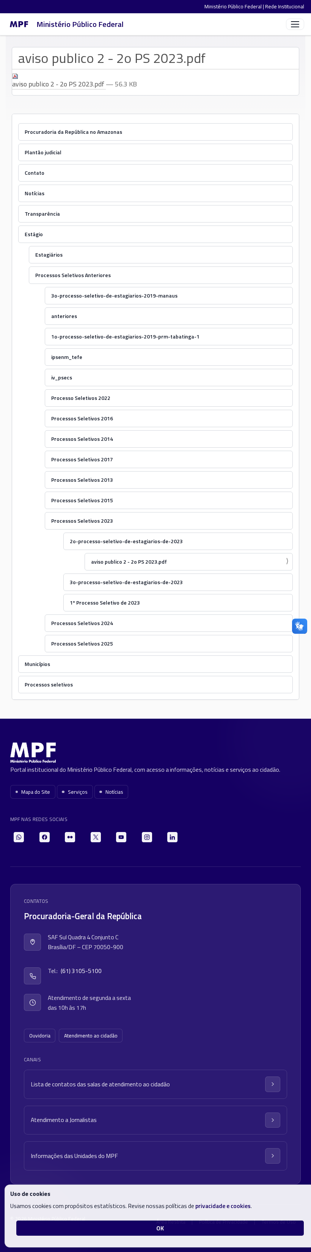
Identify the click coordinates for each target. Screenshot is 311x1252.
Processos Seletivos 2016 (82, 418)
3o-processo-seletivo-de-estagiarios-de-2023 (126, 582)
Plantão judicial (43, 152)
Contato (34, 173)
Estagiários (49, 255)
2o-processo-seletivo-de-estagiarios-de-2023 (126, 541)
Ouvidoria (39, 1035)
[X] (95, 837)
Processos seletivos (49, 684)
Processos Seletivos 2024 (82, 623)
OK (160, 1228)
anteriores (64, 316)
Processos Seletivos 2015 (82, 500)
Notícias (34, 193)
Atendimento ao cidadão (91, 1035)
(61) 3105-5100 (81, 970)
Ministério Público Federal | (234, 6)
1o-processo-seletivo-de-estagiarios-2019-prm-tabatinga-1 (125, 336)
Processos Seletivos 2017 (82, 459)
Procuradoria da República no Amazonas (73, 132)
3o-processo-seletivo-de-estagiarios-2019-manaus (114, 295)
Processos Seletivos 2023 (82, 521)
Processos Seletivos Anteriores (73, 275)
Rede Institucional (284, 6)
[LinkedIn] (172, 837)
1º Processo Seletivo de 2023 (105, 602)
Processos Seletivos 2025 (82, 643)
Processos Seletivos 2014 (82, 439)
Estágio (34, 234)
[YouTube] (121, 837)
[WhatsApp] (18, 837)
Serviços (78, 792)
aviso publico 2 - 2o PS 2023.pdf (129, 562)
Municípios (37, 664)
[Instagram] (147, 837)
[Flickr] (70, 837)
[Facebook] (44, 837)
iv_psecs (61, 377)
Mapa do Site (35, 792)
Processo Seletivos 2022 (80, 398)
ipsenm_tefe (66, 357)
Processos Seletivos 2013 (82, 480)
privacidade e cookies (223, 1205)
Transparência (42, 214)
